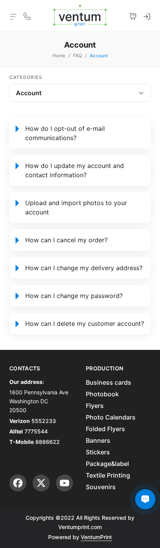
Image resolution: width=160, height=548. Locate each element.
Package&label (107, 464)
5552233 (43, 421)
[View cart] (133, 15)
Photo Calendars (111, 417)
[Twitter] (41, 482)
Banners (98, 440)
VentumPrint (96, 537)
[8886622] (27, 15)
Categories (25, 77)
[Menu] (13, 16)
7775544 (36, 431)
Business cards (108, 382)
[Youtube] (64, 482)
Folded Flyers (105, 429)
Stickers (98, 452)
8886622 (47, 441)
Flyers (95, 405)
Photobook (102, 394)
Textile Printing (108, 475)
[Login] (147, 15)
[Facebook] (17, 482)
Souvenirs (101, 487)
